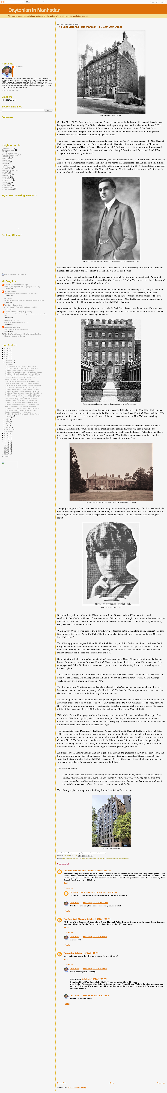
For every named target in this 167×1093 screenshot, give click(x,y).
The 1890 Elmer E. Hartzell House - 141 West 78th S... (22, 408)
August (8, 418)
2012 (6, 450)
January (8, 431)
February (9, 429)
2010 (6, 454)
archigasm (8, 298)
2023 (6, 354)
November (9, 362)
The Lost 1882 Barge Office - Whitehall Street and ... (21, 399)
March (8, 427)
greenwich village (8, 170)
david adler (65, 858)
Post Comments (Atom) (77, 1088)
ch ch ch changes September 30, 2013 (16, 322)
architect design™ (11, 291)
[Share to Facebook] (89, 856)
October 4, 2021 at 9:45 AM (99, 870)
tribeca (4, 184)
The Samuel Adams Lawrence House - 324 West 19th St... (23, 393)
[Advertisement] (76, 1063)
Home (111, 1083)
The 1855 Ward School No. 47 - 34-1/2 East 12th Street (22, 395)
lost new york (90, 858)
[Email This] (81, 856)
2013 (6, 448)
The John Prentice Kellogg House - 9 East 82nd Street (22, 404)
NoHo (4, 152)
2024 (6, 352)
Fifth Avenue (6, 148)
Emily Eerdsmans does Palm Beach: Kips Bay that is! (21, 293)
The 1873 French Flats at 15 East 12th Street (19, 370)
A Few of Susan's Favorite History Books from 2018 (20, 307)
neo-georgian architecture (110, 858)
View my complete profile (10, 90)
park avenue (6, 179)
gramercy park (7, 168)
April (7, 425)
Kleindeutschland (8, 150)
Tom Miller (74, 903)
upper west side (7, 189)
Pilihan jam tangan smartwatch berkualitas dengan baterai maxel (24, 300)
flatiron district (6, 167)
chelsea (4, 160)
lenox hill (82, 858)
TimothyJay (69, 953)
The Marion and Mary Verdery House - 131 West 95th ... (23, 397)
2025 (6, 350)
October (8, 364)
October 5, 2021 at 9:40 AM (95, 969)
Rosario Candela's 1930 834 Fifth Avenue (18, 412)
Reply (66, 883)
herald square (7, 174)
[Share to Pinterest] (91, 856)
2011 (6, 452)
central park (6, 158)
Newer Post (61, 1083)
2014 (6, 446)
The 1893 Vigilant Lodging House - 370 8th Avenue (21, 402)
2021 (6, 358)
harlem (4, 172)
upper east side (124, 858)
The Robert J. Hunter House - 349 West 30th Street (21, 368)
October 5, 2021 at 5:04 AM (95, 937)
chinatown (5, 162)
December (9, 360)
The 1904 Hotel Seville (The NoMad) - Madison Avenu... (22, 414)
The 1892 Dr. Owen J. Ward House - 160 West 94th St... (23, 374)
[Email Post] (78, 855)
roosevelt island (7, 180)
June (7, 421)
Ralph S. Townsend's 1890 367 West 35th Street (20, 406)
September (9, 416)
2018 (6, 437)
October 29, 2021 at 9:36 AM (94, 979)
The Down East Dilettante (75, 870)
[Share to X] (86, 856)
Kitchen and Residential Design (16, 285)
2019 (6, 435)
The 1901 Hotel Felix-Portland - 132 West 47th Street (22, 391)
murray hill (5, 177)
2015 (6, 444)
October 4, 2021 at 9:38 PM (99, 919)
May (7, 423)
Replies (69, 888)
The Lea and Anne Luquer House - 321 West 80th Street (23, 385)
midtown (5, 175)
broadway (5, 157)
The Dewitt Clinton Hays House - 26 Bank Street (20, 366)
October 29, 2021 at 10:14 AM (96, 995)
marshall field (98, 858)
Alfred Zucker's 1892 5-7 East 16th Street (18, 380)
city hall (4, 163)
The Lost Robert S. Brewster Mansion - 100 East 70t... (22, 376)
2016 (6, 442)
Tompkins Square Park (10, 155)
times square (6, 182)
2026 (6, 348)
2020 (6, 433)
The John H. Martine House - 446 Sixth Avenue (20, 378)
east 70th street (74, 858)
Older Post (161, 1083)
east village (6, 165)
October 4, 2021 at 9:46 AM (105, 892)
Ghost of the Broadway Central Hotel (16, 329)
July (7, 420)
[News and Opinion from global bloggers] (9, 467)
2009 (6, 456)
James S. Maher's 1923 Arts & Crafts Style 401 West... (22, 383)
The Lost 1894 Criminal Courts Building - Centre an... (21, 387)
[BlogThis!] (84, 856)
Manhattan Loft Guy (11, 320)
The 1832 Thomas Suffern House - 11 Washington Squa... (23, 372)
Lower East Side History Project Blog (18, 312)
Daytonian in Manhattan (34, 10)
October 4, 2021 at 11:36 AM (95, 903)
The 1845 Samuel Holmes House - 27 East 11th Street (22, 389)
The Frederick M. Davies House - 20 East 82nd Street (22, 381)
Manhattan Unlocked (12, 327)
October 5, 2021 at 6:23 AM (87, 953)
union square (6, 185)
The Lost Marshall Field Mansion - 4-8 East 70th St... (21, 410)
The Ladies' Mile (7, 153)
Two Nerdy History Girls (13, 305)
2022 (6, 356)
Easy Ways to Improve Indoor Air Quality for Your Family (22, 287)
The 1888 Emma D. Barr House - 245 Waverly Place (21, 401)
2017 (6, 439)
